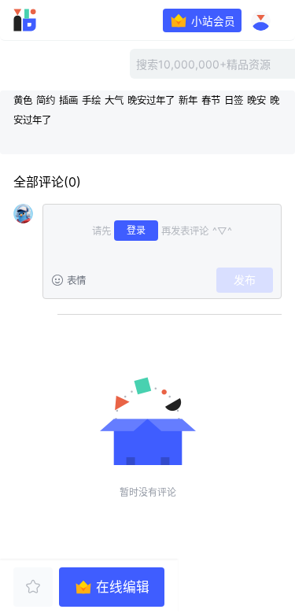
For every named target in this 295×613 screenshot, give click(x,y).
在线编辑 (122, 587)
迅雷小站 (46, 20)
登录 (136, 230)
